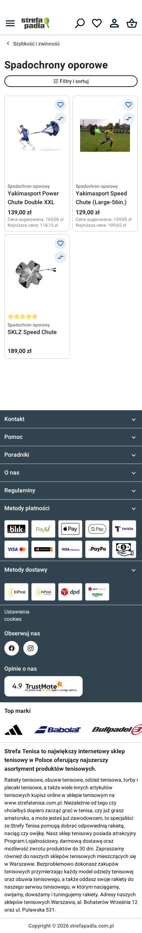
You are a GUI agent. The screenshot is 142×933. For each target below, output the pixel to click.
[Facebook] (11, 648)
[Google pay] (97, 528)
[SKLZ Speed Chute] (37, 274)
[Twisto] (124, 528)
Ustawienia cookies (11, 615)
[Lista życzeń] (97, 23)
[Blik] (16, 528)
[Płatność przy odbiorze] (124, 549)
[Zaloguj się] (114, 23)
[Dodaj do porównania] (60, 118)
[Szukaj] (79, 23)
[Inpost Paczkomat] (43, 591)
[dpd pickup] (97, 591)
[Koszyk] (132, 23)
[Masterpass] (43, 549)
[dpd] (70, 591)
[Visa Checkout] (70, 549)
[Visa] (16, 549)
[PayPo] (97, 549)
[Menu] (10, 23)
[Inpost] (16, 591)
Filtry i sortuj (74, 81)
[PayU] (43, 528)
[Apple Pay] (70, 528)
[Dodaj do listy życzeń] (60, 105)
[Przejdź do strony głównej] (35, 23)
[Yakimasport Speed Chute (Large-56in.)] (105, 135)
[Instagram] (30, 648)
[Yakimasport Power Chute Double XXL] (37, 135)
